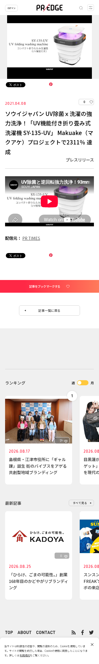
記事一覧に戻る (49, 310)
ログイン (11, 8)
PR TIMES (31, 238)
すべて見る (80, 503)
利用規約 (25, 655)
